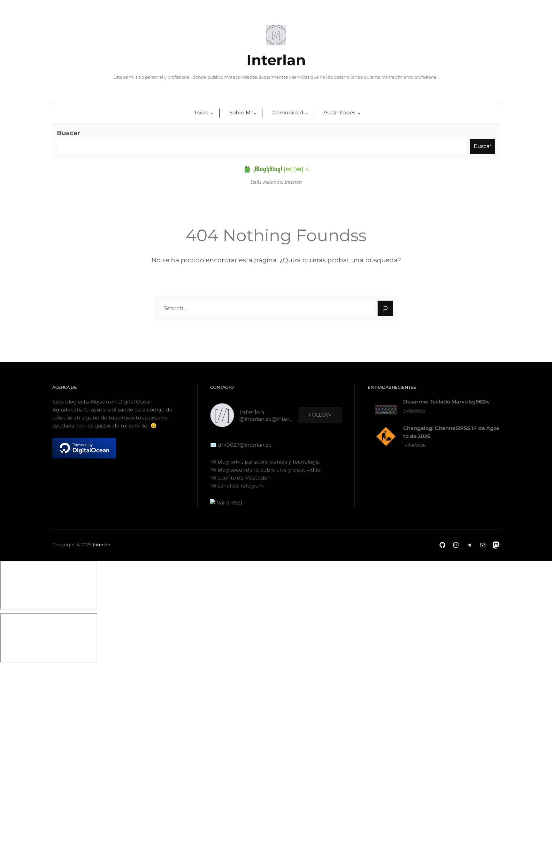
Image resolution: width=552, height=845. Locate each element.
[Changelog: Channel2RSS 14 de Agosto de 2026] (386, 438)
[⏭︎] (298, 169)
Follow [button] (320, 415)
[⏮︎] (288, 169)
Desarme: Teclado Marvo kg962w (446, 402)
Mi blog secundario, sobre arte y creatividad (265, 470)
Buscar (68, 133)
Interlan (276, 60)
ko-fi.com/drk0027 (4, 750)
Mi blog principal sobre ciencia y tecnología (265, 462)
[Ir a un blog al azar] (307, 169)
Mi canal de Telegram (237, 486)
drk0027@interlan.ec (244, 445)
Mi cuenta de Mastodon (240, 478)
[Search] (385, 308)
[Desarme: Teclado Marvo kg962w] (386, 411)
